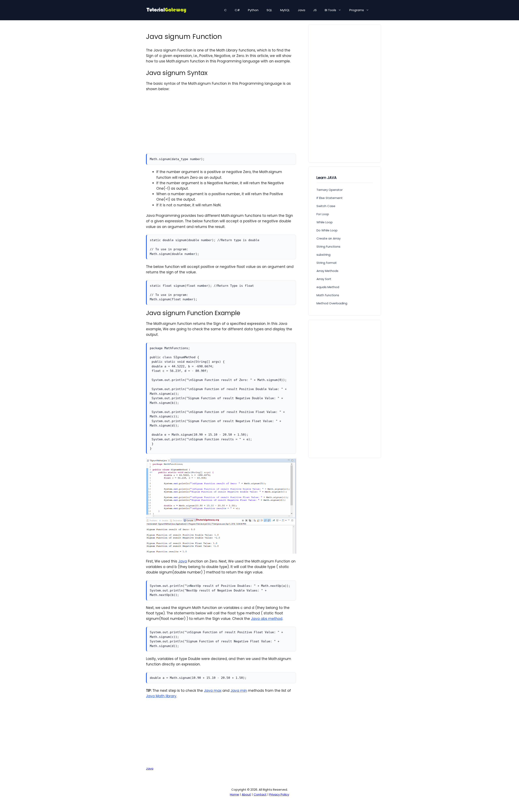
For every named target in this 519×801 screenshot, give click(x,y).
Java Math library (161, 696)
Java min (239, 690)
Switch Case (325, 206)
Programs (356, 10)
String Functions (328, 246)
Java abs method (266, 618)
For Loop (322, 214)
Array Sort (323, 279)
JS (315, 10)
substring (323, 254)
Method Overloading (331, 303)
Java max (212, 690)
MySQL (285, 10)
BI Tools (330, 10)
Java (301, 10)
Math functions (327, 295)
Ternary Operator (329, 190)
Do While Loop (327, 230)
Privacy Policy (279, 794)
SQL (269, 10)
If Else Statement (329, 198)
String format (326, 263)
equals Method (327, 287)
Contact (260, 794)
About (246, 794)
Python (253, 10)
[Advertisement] (221, 125)
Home (234, 794)
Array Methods (327, 271)
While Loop (324, 222)
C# (237, 10)
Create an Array (328, 238)
